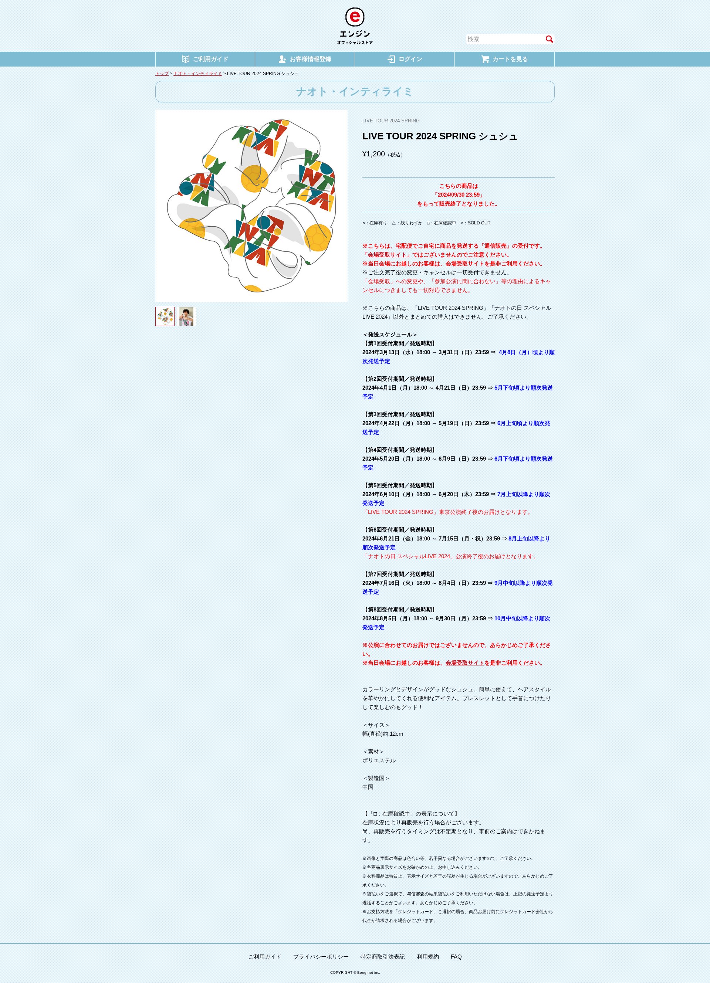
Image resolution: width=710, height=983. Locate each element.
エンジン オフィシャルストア (355, 25)
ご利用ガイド (264, 956)
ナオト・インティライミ (197, 73)
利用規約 (428, 956)
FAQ (456, 956)
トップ (162, 73)
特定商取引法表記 (383, 956)
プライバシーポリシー (321, 956)
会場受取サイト (387, 254)
